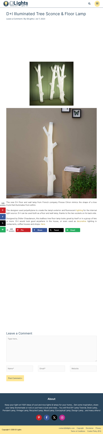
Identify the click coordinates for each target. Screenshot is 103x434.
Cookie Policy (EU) (94, 431)
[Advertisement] (51, 41)
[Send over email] (3, 229)
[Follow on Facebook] (46, 417)
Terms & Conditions (78, 431)
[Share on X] (3, 223)
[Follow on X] (54, 417)
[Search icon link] (89, 4)
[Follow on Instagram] (62, 417)
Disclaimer (89, 428)
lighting (79, 210)
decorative (81, 221)
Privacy (98, 428)
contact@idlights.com (67, 428)
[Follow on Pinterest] (39, 417)
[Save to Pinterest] (3, 210)
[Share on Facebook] (3, 217)
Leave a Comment (14, 19)
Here (43, 224)
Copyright (80, 428)
